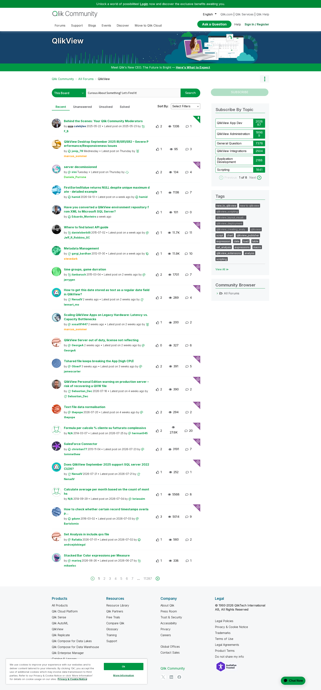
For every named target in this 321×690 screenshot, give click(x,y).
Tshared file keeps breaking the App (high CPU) (99, 361)
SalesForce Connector (80, 444)
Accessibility (168, 623)
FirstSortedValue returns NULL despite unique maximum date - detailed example (107, 190)
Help (237, 24)
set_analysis (223, 247)
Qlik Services (244, 14)
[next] (158, 578)
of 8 (244, 177)
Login (144, 4)
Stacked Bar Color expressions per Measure (97, 555)
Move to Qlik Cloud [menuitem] (148, 25)
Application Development (226, 160)
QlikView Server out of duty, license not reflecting (101, 340)
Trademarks (223, 633)
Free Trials (113, 617)
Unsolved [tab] (106, 107)
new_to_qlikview (226, 205)
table (255, 241)
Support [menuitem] (77, 25)
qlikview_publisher (248, 235)
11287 (148, 578)
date (236, 241)
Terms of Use (224, 639)
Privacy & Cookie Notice (231, 627)
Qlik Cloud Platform (65, 611)
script (219, 235)
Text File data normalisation (84, 407)
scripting (221, 259)
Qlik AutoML (60, 623)
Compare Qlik (115, 623)
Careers (165, 635)
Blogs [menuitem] (92, 25)
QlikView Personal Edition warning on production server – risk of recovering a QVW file (106, 384)
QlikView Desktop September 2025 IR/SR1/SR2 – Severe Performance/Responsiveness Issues (106, 144)
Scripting (223, 170)
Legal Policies (224, 621)
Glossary (112, 629)
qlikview (256, 229)
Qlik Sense (59, 617)
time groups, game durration (85, 269)
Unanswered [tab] (82, 107)
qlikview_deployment (229, 223)
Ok (123, 666)
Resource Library (117, 605)
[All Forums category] (217, 293)
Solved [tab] (125, 107)
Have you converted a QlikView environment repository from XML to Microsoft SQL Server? (106, 209)
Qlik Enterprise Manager (68, 653)
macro (257, 247)
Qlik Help (262, 14)
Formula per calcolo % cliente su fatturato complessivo (105, 428)
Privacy (165, 629)
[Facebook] (179, 677)
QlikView (68, 41)
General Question (229, 143)
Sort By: (163, 106)
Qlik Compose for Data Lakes (72, 641)
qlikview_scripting (227, 211)
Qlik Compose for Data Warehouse (75, 647)
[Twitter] (163, 677)
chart (230, 235)
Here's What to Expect (193, 67)
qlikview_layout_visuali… (230, 217)
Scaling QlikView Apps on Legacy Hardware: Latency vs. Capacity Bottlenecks (106, 317)
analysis (249, 253)
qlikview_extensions (228, 253)
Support (111, 641)
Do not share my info (230, 656)
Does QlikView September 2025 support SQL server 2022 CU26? (106, 467)
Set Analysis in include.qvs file (86, 534)
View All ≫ (222, 269)
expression (223, 241)
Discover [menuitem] (123, 25)
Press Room (168, 611)
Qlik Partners (114, 611)
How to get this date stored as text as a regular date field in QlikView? (106, 292)
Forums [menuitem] (60, 25)
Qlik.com (227, 14)
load (246, 241)
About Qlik (167, 605)
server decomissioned (80, 167)
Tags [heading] (220, 196)
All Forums (86, 79)
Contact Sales (170, 652)
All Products (60, 605)
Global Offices (170, 646)
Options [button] (264, 79)
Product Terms (225, 651)
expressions (242, 247)
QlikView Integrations (232, 151)
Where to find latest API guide (86, 227)
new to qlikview (249, 205)
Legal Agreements (227, 645)
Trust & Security (171, 617)
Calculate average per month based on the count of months (106, 491)
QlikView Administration (233, 134)
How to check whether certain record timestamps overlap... (106, 511)
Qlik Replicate (61, 635)
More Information (123, 675)
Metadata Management (81, 248)
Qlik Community (63, 79)
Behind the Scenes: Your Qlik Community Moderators (103, 121)
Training (111, 635)
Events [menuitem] (106, 25)
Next (252, 177)
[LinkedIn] (171, 677)
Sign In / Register (257, 24)
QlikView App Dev (229, 123)
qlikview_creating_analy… (231, 229)
